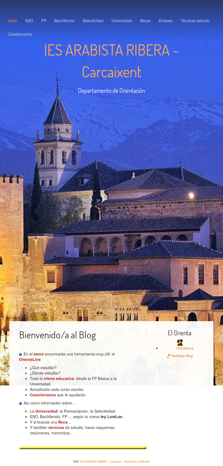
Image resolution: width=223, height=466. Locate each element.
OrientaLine (185, 348)
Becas (145, 20)
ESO (29, 20)
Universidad (122, 20)
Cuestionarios (20, 34)
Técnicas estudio (195, 20)
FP (43, 20)
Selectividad (93, 20)
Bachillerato (64, 20)
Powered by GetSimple (137, 461)
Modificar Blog (182, 355)
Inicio (12, 20)
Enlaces (165, 20)
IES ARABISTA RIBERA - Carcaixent (100, 461)
